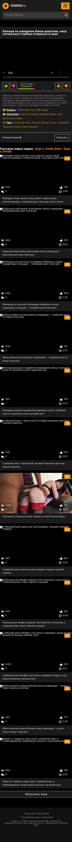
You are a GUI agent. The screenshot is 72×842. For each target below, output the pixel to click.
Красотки (8, 119)
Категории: (12, 114)
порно (18, 6)
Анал (23, 114)
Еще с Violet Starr (48, 149)
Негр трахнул (30, 127)
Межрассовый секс (50, 114)
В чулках (32, 114)
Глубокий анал (22, 123)
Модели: (11, 110)
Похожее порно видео (16, 149)
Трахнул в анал (12, 127)
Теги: (9, 123)
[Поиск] (66, 15)
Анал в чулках (40, 123)
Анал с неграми (59, 123)
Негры (19, 119)
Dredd (44, 110)
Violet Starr (29, 110)
